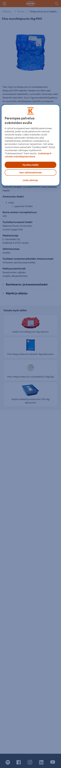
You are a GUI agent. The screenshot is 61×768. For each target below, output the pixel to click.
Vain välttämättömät (30, 172)
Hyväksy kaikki (30, 165)
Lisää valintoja (30, 180)
